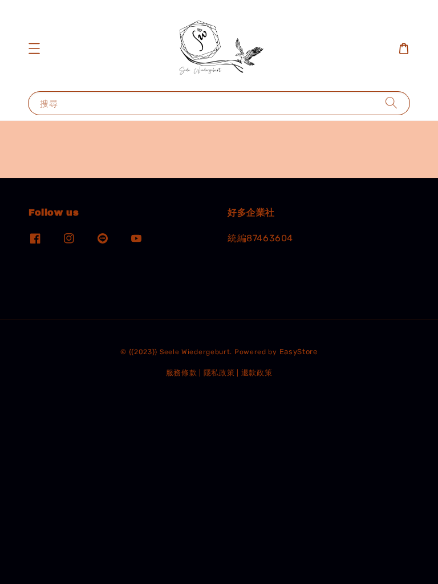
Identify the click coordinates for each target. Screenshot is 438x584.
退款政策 (257, 372)
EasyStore (298, 351)
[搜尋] (391, 103)
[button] (34, 48)
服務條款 (181, 372)
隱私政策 (219, 372)
